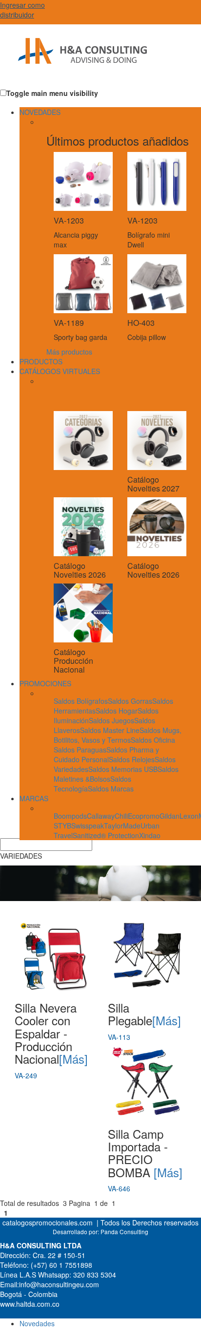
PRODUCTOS (41, 361)
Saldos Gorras (130, 701)
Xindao (150, 835)
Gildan (170, 816)
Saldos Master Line (110, 730)
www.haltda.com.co (30, 1304)
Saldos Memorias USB (123, 769)
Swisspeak (87, 825)
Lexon (189, 816)
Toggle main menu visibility (52, 93)
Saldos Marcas (111, 788)
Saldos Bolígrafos (81, 701)
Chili (121, 816)
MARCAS (34, 798)
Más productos (69, 352)
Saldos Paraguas (80, 749)
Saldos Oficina (153, 740)
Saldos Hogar (117, 710)
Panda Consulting (124, 1231)
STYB (62, 825)
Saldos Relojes (132, 759)
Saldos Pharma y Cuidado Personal (106, 754)
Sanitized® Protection (106, 835)
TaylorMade (122, 825)
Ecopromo (144, 816)
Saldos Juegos (111, 720)
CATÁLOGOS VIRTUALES (60, 371)
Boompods (70, 816)
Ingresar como (22, 9)
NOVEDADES (40, 112)
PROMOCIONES (45, 683)
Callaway (101, 816)
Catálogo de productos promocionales (75, 58)
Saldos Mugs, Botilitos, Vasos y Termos (117, 735)
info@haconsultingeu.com (59, 1284)
